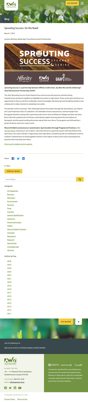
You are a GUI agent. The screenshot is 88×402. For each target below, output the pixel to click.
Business (10, 194)
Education (11, 198)
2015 (9, 299)
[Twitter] (18, 158)
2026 (9, 261)
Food (9, 208)
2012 (9, 310)
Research (10, 240)
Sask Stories (12, 243)
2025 (9, 264)
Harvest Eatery (10, 131)
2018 (9, 289)
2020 (9, 282)
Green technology (14, 222)
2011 (9, 313)
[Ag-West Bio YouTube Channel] (19, 388)
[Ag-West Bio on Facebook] (5, 388)
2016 (9, 296)
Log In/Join (72, 3)
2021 (9, 278)
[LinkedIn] (23, 158)
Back (8, 165)
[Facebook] (13, 158)
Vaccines (10, 250)
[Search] (62, 3)
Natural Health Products (16, 229)
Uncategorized (13, 247)
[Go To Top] (78, 321)
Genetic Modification (15, 215)
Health (9, 226)
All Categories (12, 191)
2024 (9, 268)
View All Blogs (13, 171)
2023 (9, 271)
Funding (10, 212)
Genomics (11, 219)
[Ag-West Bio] (11, 7)
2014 (9, 303)
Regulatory (11, 236)
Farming (10, 205)
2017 (9, 292)
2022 (9, 275)
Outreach (11, 233)
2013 (9, 306)
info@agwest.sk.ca (17, 382)
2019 (9, 285)
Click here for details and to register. (18, 144)
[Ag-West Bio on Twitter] (10, 388)
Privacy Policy (9, 399)
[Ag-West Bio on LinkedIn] (15, 388)
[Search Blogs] (80, 179)
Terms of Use (22, 399)
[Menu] (82, 3)
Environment (12, 201)
